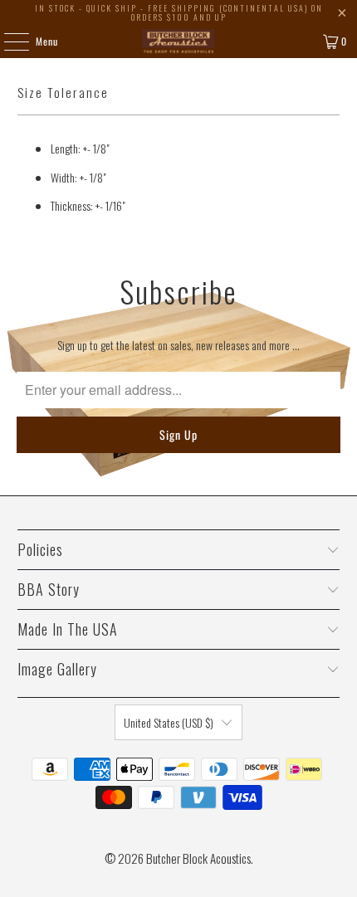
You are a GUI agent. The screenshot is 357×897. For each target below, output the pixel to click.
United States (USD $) (168, 722)
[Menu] (7, 41)
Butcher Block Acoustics (198, 858)
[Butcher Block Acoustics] (179, 41)
